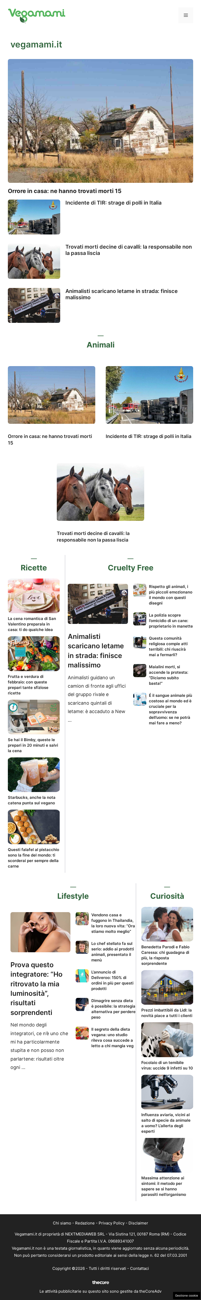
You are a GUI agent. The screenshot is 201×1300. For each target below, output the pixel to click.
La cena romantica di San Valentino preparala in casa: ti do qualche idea (32, 624)
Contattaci (139, 1268)
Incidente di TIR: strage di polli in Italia (113, 203)
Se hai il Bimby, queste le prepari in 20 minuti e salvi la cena (33, 745)
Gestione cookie (186, 1295)
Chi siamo (62, 1223)
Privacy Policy (112, 1223)
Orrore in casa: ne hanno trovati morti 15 (64, 191)
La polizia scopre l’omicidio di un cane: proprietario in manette (171, 621)
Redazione (85, 1223)
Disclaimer (138, 1223)
